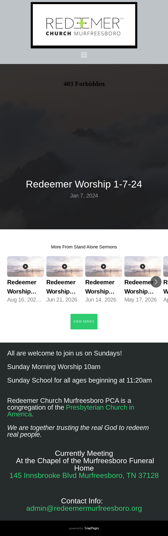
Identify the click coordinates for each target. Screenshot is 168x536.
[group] (25, 282)
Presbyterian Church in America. (70, 410)
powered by (84, 528)
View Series (84, 321)
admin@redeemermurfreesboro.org (84, 508)
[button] (156, 281)
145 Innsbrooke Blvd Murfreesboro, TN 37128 (84, 475)
